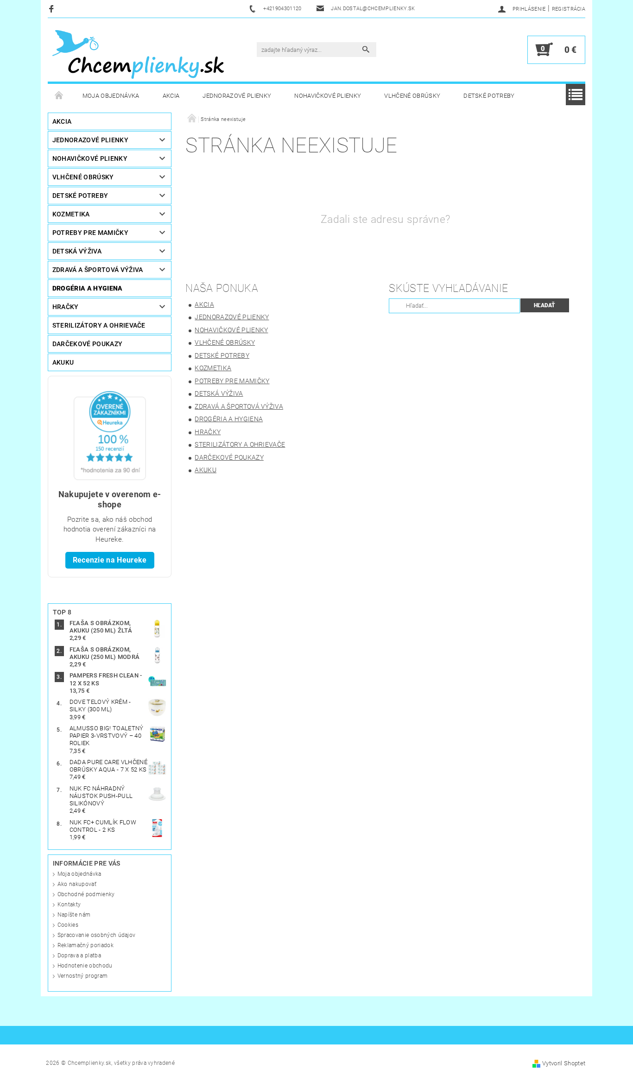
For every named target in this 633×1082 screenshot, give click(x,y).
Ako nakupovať (76, 884)
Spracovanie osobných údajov (96, 935)
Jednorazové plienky (237, 95)
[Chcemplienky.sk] (138, 54)
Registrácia (569, 9)
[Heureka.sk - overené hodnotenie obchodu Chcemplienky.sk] (110, 435)
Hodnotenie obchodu (85, 965)
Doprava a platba (79, 955)
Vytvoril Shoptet (563, 1063)
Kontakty (69, 904)
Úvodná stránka (59, 96)
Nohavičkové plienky (327, 95)
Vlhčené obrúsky (412, 95)
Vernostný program (82, 976)
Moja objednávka (110, 95)
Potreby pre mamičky (90, 232)
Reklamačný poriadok (85, 945)
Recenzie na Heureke (110, 560)
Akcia (171, 95)
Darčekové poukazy (87, 344)
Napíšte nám (74, 914)
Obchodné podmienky (86, 894)
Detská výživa (76, 251)
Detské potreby (488, 95)
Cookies (67, 925)
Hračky (65, 306)
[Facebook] (52, 9)
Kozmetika (71, 214)
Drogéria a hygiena (87, 288)
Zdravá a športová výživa (97, 269)
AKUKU (63, 362)
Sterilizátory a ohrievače (99, 325)
